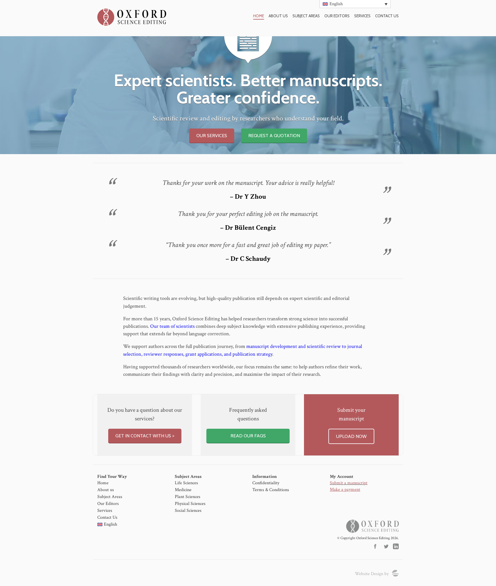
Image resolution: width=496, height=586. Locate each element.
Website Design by (372, 574)
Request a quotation (274, 135)
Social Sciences (188, 511)
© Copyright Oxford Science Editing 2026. (368, 538)
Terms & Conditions (270, 490)
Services (362, 16)
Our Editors (337, 16)
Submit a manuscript (348, 483)
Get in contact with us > (144, 435)
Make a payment (345, 490)
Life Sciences (186, 483)
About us (278, 16)
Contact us (387, 16)
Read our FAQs (248, 435)
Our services (211, 135)
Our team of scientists (172, 326)
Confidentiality (265, 483)
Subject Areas (306, 16)
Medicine (183, 490)
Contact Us (107, 517)
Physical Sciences (190, 504)
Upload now (351, 436)
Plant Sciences (187, 497)
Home (258, 16)
